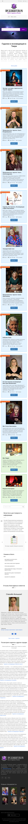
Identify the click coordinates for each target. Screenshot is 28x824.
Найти (23, 29)
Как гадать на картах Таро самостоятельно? (11, 560)
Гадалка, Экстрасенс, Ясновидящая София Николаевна (13, 207)
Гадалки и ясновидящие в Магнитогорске (13, 664)
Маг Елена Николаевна (9, 426)
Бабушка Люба (7, 337)
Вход (25, 1)
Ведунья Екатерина (8, 488)
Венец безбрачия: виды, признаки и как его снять (13, 569)
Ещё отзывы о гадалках (14, 638)
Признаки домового (10, 566)
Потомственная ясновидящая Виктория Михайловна (12, 382)
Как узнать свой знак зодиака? (12, 563)
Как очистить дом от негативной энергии (13, 573)
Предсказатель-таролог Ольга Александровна (12, 173)
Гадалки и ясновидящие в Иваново (16, 731)
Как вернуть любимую (10, 576)
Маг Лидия (6, 458)
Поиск (20, 1)
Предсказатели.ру (7, 768)
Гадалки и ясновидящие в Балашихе (8, 680)
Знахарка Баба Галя (8, 249)
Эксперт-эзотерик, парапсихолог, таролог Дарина (11, 617)
